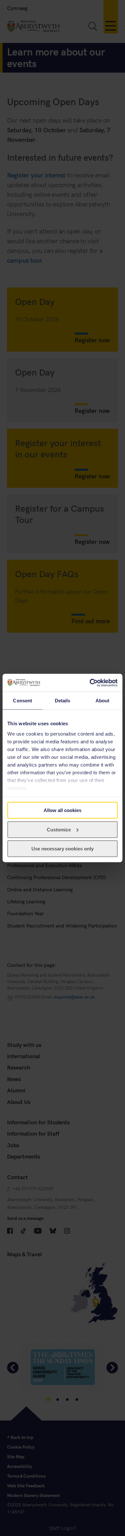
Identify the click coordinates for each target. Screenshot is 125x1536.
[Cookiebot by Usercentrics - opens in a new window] (90, 682)
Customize (59, 829)
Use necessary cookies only (62, 848)
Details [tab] (63, 700)
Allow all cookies (62, 810)
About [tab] (103, 700)
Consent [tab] (22, 700)
